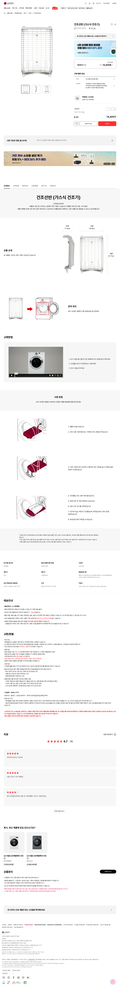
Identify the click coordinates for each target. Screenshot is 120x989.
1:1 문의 (4, 938)
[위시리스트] (112, 24)
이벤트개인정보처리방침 (40, 924)
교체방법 (16, 186)
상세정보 (7, 186)
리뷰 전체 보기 (59, 811)
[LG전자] (9, 3)
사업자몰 (114, 3)
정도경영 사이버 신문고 (7, 927)
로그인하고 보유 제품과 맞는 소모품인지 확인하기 (91, 36)
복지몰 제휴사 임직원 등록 (92, 924)
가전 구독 (14, 8)
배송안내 (25, 186)
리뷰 (44, 186)
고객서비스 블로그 (16, 970)
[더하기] (114, 109)
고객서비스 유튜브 (6, 970)
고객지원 (21, 8)
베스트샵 (41, 8)
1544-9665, (25, 945)
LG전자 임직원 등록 (68, 924)
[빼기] (107, 109)
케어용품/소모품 (17, 13)
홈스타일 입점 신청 (18, 927)
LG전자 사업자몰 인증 (105, 924)
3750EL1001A (81, 28)
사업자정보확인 (31, 959)
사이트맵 (4, 924)
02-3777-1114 (15, 936)
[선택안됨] (36, 89)
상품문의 (53, 186)
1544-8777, (20, 947)
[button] (86, 3)
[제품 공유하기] (115, 24)
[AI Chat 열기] (113, 981)
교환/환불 (34, 186)
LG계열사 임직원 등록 (79, 924)
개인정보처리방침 (28, 924)
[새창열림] (63, 8)
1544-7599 (23, 943)
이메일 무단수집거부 (18, 924)
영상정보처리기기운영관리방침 (54, 924)
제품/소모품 (7, 8)
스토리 (35, 8)
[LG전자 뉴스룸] (18, 977)
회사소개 (98, 3)
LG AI (47, 8)
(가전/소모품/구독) (24, 940)
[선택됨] (25, 89)
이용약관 (10, 924)
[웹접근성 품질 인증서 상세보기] (25, 982)
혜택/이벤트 (29, 8)
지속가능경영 (106, 3)
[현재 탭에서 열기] (60, 158)
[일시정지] (104, 164)
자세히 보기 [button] (85, 65)
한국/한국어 (5, 973)
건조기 (25, 13)
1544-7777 (38, 945)
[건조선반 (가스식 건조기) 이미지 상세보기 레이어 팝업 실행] (36, 53)
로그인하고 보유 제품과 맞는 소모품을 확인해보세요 (26, 910)
